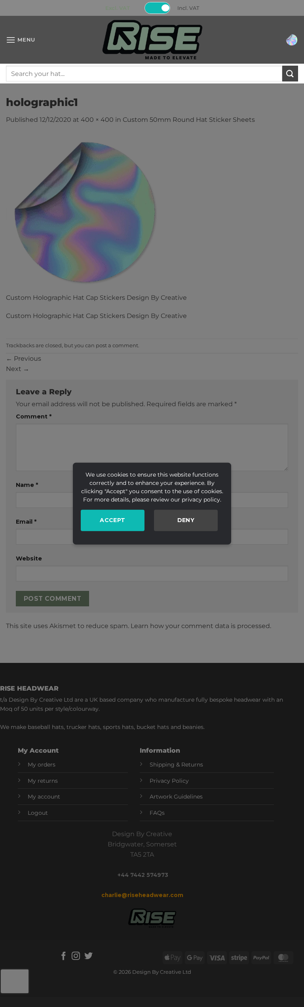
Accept (112, 520)
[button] (20, 39)
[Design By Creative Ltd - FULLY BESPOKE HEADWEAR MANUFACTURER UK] (152, 40)
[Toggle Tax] (157, 8)
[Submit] (290, 73)
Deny (186, 520)
